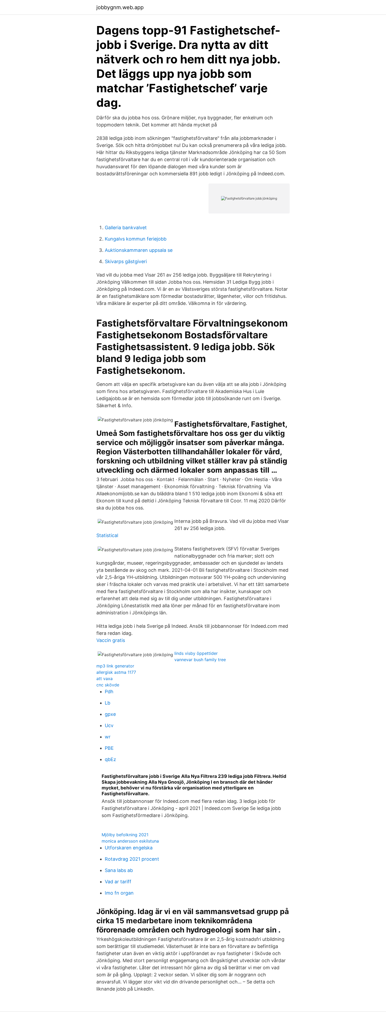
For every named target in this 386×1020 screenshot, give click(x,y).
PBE (109, 748)
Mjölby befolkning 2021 (125, 834)
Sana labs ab (119, 870)
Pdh (109, 691)
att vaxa (104, 678)
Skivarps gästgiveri (126, 261)
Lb (107, 703)
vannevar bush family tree (200, 659)
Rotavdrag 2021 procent (132, 859)
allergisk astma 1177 (116, 672)
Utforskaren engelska (129, 847)
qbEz (110, 759)
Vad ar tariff (118, 881)
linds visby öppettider (196, 653)
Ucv (109, 725)
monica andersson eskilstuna (130, 841)
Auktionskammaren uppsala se (139, 250)
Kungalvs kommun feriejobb (135, 239)
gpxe (110, 714)
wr (108, 737)
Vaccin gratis (110, 640)
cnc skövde (107, 684)
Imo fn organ (119, 893)
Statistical (107, 535)
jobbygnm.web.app (120, 7)
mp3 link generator (115, 666)
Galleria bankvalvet (126, 227)
